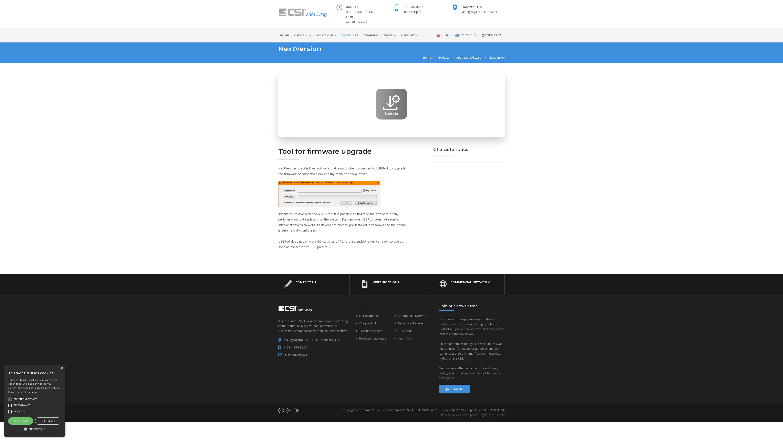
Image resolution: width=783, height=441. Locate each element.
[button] (34, 429)
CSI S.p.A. (301, 35)
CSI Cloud (404, 331)
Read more (31, 391)
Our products (368, 323)
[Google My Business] (281, 410)
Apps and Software (468, 57)
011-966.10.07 (413, 7)
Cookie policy (469, 415)
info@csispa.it (413, 12)
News (388, 35)
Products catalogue (372, 338)
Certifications (386, 282)
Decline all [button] (48, 420)
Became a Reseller (411, 323)
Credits (500, 415)
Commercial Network (470, 282)
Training (371, 35)
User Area (405, 338)
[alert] (34, 401)
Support (408, 35)
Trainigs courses (370, 331)
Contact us (305, 282)
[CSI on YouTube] (289, 410)
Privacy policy (450, 415)
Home (284, 35)
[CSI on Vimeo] (297, 410)
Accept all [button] (21, 420)
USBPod (382, 168)
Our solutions (368, 316)
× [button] (61, 368)
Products (350, 35)
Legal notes (486, 415)
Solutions (325, 35)
